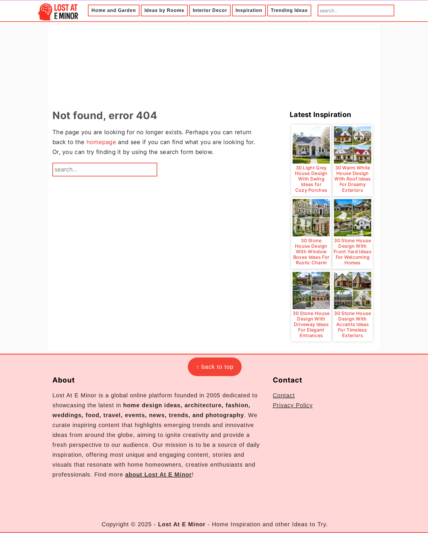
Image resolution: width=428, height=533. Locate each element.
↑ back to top (215, 367)
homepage (101, 142)
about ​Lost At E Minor (158, 474)
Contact (284, 395)
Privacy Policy (293, 405)
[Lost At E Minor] (57, 16)
